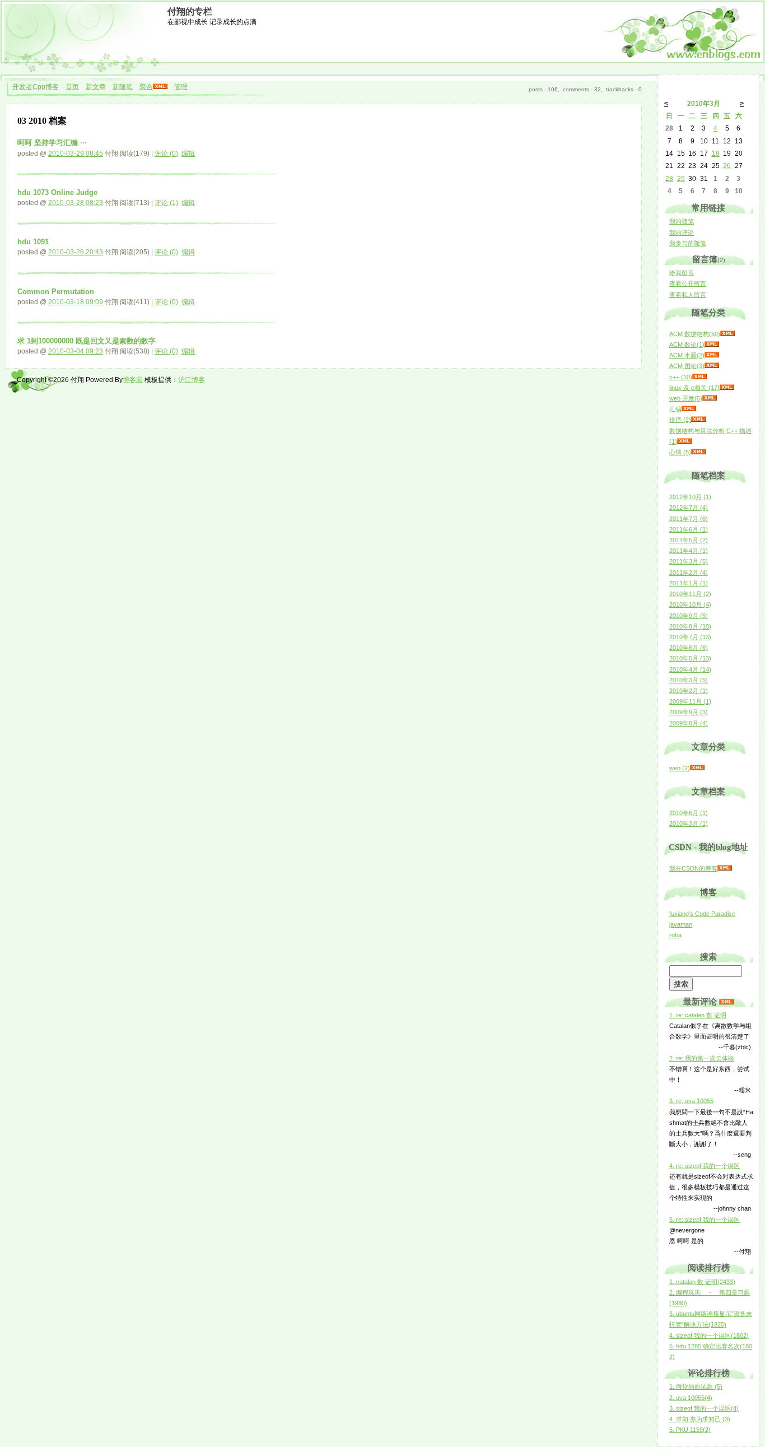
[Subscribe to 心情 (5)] (698, 452)
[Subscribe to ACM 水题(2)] (712, 355)
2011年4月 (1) (688, 550)
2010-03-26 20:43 (75, 252)
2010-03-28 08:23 (75, 203)
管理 (181, 87)
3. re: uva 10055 (691, 1100)
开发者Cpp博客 (35, 87)
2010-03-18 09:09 (75, 302)
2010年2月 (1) (688, 690)
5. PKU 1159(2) (690, 1429)
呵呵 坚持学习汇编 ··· (52, 142)
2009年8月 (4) (688, 723)
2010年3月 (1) (688, 823)
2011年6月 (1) (688, 529)
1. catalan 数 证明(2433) (702, 1281)
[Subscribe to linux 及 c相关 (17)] (727, 387)
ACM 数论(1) (687, 344)
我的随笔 (681, 221)
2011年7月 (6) (688, 518)
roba (675, 935)
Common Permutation (55, 291)
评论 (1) (166, 203)
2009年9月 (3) (688, 712)
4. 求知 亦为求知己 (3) (699, 1419)
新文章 (96, 87)
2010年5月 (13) (690, 658)
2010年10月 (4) (690, 604)
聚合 (146, 87)
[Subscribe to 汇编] (689, 409)
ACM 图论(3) (687, 365)
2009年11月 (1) (690, 701)
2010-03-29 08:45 (75, 153)
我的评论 (681, 232)
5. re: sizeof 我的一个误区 (704, 1219)
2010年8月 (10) (690, 626)
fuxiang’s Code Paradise (702, 913)
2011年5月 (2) (688, 540)
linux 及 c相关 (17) (694, 387)
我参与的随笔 (687, 243)
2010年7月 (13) (690, 637)
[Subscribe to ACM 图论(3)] (712, 365)
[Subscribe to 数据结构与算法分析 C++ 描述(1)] (684, 441)
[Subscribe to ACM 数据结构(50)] (727, 334)
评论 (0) (166, 153)
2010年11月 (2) (690, 593)
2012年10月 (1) (690, 497)
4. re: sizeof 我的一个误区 (704, 1165)
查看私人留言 (687, 294)
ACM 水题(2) (687, 355)
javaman (680, 924)
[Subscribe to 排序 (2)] (698, 419)
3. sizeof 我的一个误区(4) (704, 1408)
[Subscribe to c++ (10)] (699, 377)
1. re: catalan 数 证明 (697, 1015)
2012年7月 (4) (688, 507)
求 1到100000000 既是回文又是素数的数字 (86, 341)
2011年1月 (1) (688, 583)
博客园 (133, 380)
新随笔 (123, 87)
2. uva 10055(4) (690, 1397)
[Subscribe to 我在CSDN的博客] (724, 868)
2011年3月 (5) (688, 561)
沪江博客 (191, 380)
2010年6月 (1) (688, 812)
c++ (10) (680, 377)
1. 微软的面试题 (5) (695, 1386)
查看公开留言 (687, 283)
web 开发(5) (685, 398)
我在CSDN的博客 (693, 868)
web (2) (679, 768)
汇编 (675, 409)
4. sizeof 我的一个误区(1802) (709, 1335)
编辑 (188, 153)
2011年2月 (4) (688, 572)
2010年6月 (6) (688, 647)
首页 (72, 87)
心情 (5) (680, 452)
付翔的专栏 (189, 11)
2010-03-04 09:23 (75, 351)
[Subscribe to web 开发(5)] (709, 398)
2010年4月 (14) (690, 669)
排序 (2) (680, 419)
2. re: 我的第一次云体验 (701, 1058)
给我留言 (681, 272)
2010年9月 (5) (688, 615)
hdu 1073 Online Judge (57, 192)
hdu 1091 (33, 242)
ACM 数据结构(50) (694, 334)
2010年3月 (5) (688, 680)
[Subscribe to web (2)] (697, 768)
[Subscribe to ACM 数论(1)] (712, 344)
